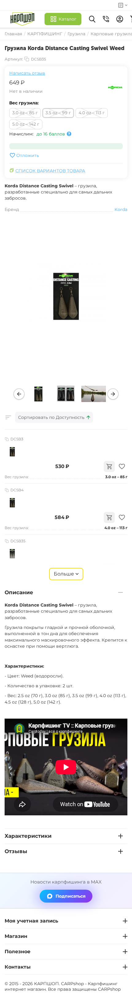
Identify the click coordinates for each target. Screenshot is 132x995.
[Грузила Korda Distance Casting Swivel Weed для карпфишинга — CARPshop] (66, 296)
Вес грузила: (24, 103)
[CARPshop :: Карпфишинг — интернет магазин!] (24, 19)
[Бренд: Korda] (115, 87)
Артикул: (14, 59)
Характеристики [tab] (28, 836)
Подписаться (71, 896)
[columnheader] (54, 417)
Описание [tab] (19, 592)
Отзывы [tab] (16, 851)
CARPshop (109, 989)
